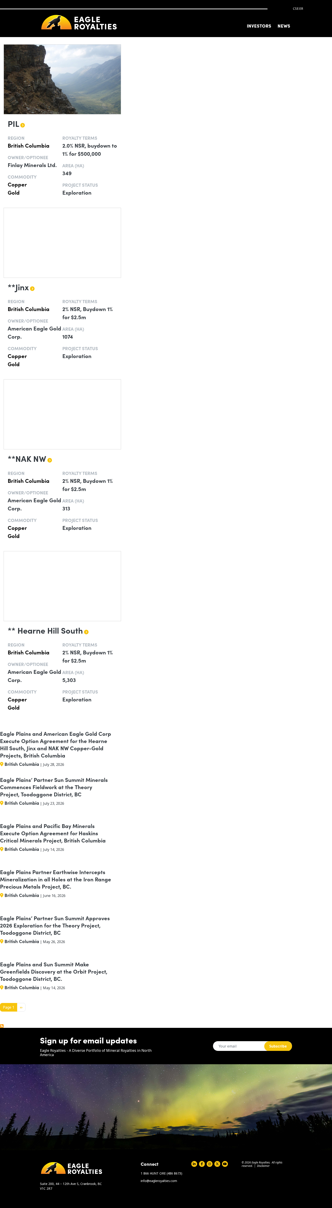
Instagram (210, 1164)
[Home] (79, 22)
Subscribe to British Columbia (2, 1026)
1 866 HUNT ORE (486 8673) (161, 1173)
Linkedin (194, 1164)
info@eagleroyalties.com (159, 1181)
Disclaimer (263, 1166)
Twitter (217, 1164)
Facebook (202, 1164)
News (284, 25)
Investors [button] (259, 25)
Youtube (225, 1164)
